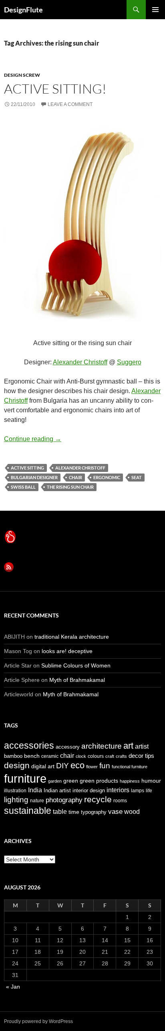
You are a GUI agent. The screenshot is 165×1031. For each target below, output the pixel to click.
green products (99, 780)
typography (94, 812)
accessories (29, 745)
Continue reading (32, 439)
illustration (15, 790)
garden (55, 781)
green (70, 780)
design (17, 765)
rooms (120, 800)
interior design (88, 790)
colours (96, 756)
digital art (42, 766)
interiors (118, 790)
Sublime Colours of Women (76, 665)
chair (75, 477)
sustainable (27, 810)
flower (92, 766)
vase (115, 811)
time (73, 812)
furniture (25, 778)
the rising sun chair (70, 487)
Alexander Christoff (80, 362)
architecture (101, 746)
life (149, 790)
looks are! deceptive (67, 651)
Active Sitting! (55, 88)
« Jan (13, 986)
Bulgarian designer (34, 477)
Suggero (129, 362)
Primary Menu (155, 9)
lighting (16, 799)
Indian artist (57, 790)
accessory (68, 747)
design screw (22, 75)
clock (81, 756)
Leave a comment (70, 104)
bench (32, 756)
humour (151, 780)
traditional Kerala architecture (71, 636)
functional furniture (129, 766)
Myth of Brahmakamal (77, 680)
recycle (98, 799)
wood (132, 811)
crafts (121, 756)
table (60, 811)
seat (136, 477)
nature (37, 800)
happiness (130, 781)
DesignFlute (23, 9)
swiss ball (23, 487)
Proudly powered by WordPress (38, 1021)
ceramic (49, 756)
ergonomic (106, 477)
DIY (62, 765)
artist (142, 746)
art (128, 746)
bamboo (13, 756)
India (35, 790)
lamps (137, 790)
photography (64, 800)
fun (104, 765)
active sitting (27, 467)
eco (77, 765)
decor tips (141, 755)
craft (109, 756)
